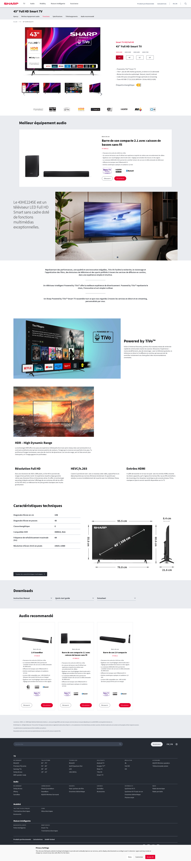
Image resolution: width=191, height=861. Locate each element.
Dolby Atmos (17, 772)
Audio (32, 3)
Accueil (15, 21)
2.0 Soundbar (37, 652)
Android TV (100, 763)
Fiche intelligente (19, 828)
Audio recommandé (87, 16)
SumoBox (16, 794)
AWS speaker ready (19, 775)
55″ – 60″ (44, 766)
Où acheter (120, 178)
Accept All (150, 857)
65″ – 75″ (44, 763)
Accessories (17, 814)
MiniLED (16, 763)
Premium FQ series (19, 766)
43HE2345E (128, 52)
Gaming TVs (17, 769)
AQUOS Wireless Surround (50, 794)
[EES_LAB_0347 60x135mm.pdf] (138, 85)
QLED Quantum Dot (75, 766)
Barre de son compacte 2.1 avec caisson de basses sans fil (76, 653)
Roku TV (99, 769)
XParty (15, 791)
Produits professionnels (145, 4)
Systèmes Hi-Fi (130, 789)
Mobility (43, 3)
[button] (101, 94)
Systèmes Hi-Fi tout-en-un (134, 791)
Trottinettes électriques (21, 811)
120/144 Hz (73, 772)
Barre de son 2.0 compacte (115, 652)
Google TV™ (101, 766)
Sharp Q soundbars (47, 789)
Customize (139, 857)
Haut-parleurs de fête (76, 789)
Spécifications (57, 16)
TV (24, 3)
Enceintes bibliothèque (77, 791)
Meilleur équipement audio (30, 16)
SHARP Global (50, 839)
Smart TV (100, 775)
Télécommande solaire (160, 766)
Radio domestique (159, 789)
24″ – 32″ (44, 772)
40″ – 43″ (44, 769)
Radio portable (158, 791)
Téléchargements (72, 16)
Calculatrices (161, 4)
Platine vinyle (129, 797)
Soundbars (44, 791)
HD (126, 769)
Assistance (74, 3)
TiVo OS (99, 772)
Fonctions (46, 16)
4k (125, 763)
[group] (62, 52)
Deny (130, 857)
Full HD (127, 766)
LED (70, 769)
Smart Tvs (44, 828)
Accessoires (101, 791)
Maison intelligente (58, 3)
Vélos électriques (47, 811)
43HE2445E (136, 52)
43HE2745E (145, 52)
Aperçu (15, 16)
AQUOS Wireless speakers (161, 763)
